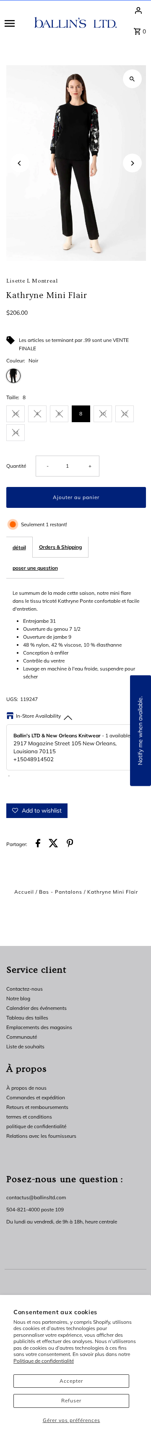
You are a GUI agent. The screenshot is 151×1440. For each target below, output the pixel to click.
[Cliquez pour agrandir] (132, 78)
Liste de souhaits (25, 1046)
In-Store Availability (38, 716)
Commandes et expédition (35, 1097)
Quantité (16, 466)
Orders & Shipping (60, 547)
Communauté (21, 1037)
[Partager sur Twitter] (53, 844)
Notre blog (18, 998)
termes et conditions (29, 1117)
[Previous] (19, 163)
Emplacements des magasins (39, 1027)
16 (15, 413)
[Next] (132, 163)
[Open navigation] (17, 23)
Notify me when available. (140, 730)
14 (15, 432)
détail (19, 547)
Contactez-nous (24, 989)
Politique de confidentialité (43, 1361)
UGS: (12, 699)
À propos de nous (26, 1088)
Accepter (71, 1381)
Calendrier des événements (36, 1008)
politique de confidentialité (36, 1126)
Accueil (24, 892)
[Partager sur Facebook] (38, 844)
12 (125, 413)
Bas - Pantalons (60, 892)
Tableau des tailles (27, 1017)
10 (103, 413)
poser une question (35, 568)
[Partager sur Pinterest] (70, 844)
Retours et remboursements (37, 1107)
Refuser (71, 1400)
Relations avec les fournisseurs (41, 1136)
